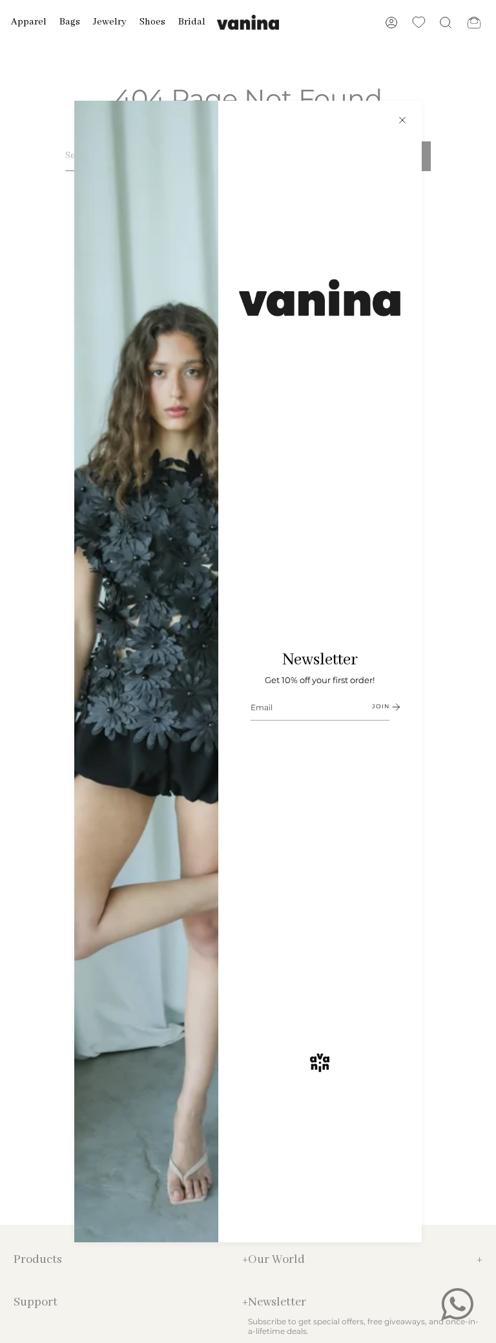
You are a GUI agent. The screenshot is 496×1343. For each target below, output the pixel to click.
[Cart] (474, 22)
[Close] (402, 120)
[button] (29, 22)
